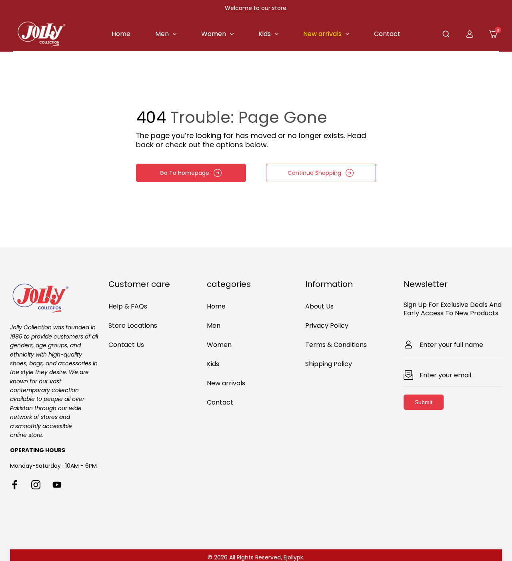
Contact (220, 402)
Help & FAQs (127, 306)
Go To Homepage (184, 173)
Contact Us (126, 344)
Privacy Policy (326, 325)
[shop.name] (59, 297)
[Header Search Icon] (446, 34)
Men (213, 325)
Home (216, 306)
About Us (319, 306)
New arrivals (226, 383)
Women (219, 344)
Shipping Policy (328, 364)
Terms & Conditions (336, 344)
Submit (423, 402)
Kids (213, 364)
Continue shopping (314, 173)
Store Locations (132, 325)
